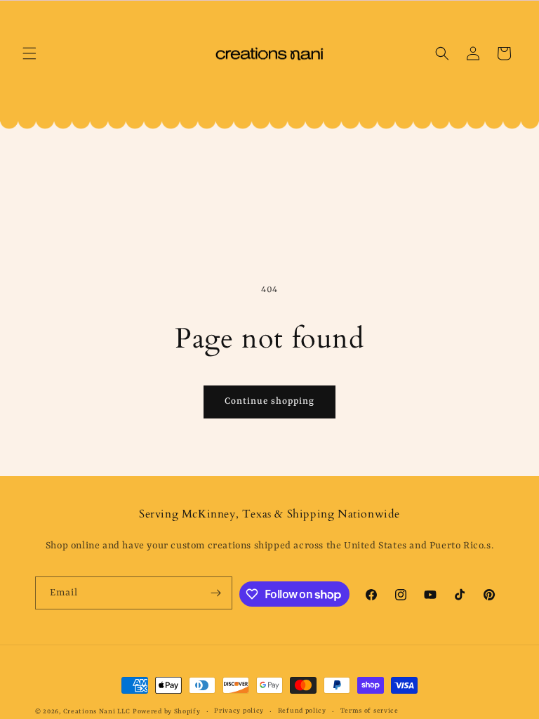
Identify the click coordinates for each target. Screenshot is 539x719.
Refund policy (302, 711)
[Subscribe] (216, 592)
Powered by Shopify (167, 711)
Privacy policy (239, 711)
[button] (29, 53)
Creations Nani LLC (97, 711)
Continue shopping (269, 401)
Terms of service (369, 711)
